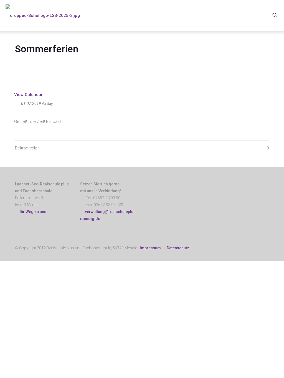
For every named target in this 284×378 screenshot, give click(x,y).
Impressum (150, 248)
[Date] (17, 102)
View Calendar (28, 94)
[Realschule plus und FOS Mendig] (43, 15)
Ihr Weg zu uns (32, 211)
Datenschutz (178, 248)
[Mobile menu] (255, 15)
